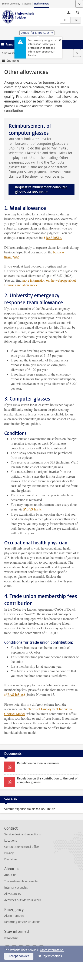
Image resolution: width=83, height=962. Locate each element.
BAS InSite (34, 509)
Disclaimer (11, 859)
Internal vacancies (16, 888)
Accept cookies (19, 956)
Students (26, 3)
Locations (10, 841)
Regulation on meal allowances (38, 763)
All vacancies (12, 894)
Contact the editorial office (21, 847)
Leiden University (11, 3)
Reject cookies (52, 956)
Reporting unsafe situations (22, 922)
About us (10, 875)
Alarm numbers (14, 916)
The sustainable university (21, 881)
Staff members (41, 3)
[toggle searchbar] (77, 12)
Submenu (12, 61)
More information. (52, 950)
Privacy (9, 853)
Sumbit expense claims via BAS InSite (29, 809)
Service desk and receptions (22, 834)
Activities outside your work (22, 900)
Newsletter (11, 938)
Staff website (9, 53)
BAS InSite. (54, 237)
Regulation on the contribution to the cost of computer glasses (47, 780)
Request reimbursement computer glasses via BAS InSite (41, 189)
